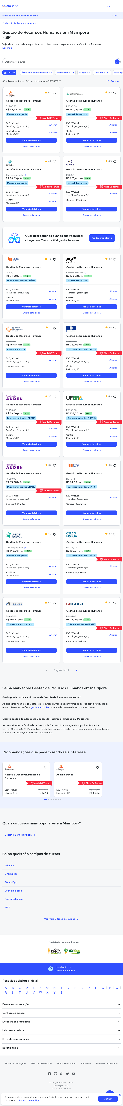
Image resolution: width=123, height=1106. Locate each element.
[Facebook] (49, 1073)
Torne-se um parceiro (107, 1063)
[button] (61, 61)
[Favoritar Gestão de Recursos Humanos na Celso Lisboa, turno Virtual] (115, 534)
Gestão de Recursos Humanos (20, 15)
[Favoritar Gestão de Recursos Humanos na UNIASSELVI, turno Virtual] (115, 259)
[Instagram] (55, 1073)
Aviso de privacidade (41, 1063)
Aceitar (108, 1098)
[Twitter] (67, 1073)
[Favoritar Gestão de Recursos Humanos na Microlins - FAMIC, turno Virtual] (54, 603)
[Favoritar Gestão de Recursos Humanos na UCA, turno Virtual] (115, 162)
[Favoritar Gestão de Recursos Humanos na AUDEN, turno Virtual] (54, 397)
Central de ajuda (65, 970)
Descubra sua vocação (15, 1004)
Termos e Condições (15, 1063)
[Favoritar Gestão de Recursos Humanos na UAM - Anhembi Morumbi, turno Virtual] (115, 93)
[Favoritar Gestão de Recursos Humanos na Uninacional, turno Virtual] (115, 328)
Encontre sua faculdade (16, 1021)
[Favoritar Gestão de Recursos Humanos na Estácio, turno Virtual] (54, 162)
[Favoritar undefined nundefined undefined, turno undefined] (46, 767)
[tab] (45, 799)
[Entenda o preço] (25, 175)
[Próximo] (76, 670)
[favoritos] (108, 6)
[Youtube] (73, 1073)
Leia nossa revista (13, 1030)
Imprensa (86, 1063)
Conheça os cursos (13, 1013)
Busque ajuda (10, 1047)
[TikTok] (61, 1073)
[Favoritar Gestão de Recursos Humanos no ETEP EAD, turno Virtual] (54, 259)
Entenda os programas (15, 1039)
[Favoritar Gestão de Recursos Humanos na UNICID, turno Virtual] (54, 534)
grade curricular (40, 707)
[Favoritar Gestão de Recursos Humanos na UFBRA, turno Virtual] (115, 397)
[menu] (117, 6)
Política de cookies (66, 1063)
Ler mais (7, 47)
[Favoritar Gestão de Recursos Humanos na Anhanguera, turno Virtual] (54, 93)
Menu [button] (115, 15)
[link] (14, 94)
